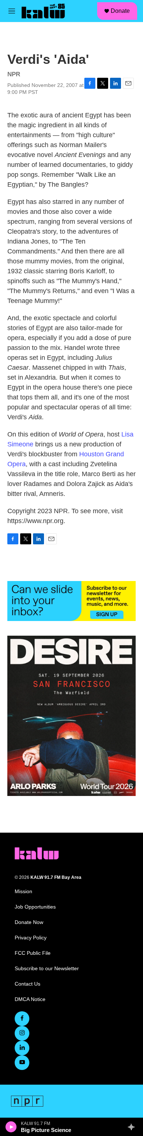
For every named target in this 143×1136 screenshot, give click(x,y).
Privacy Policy (31, 937)
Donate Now (29, 922)
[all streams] (133, 1127)
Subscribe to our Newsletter (47, 968)
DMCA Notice (30, 999)
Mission (23, 891)
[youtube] (22, 1062)
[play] (11, 1126)
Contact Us (27, 984)
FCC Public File (33, 953)
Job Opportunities (35, 907)
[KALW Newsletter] (71, 601)
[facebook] (22, 1018)
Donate (120, 11)
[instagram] (22, 1033)
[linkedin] (22, 1048)
